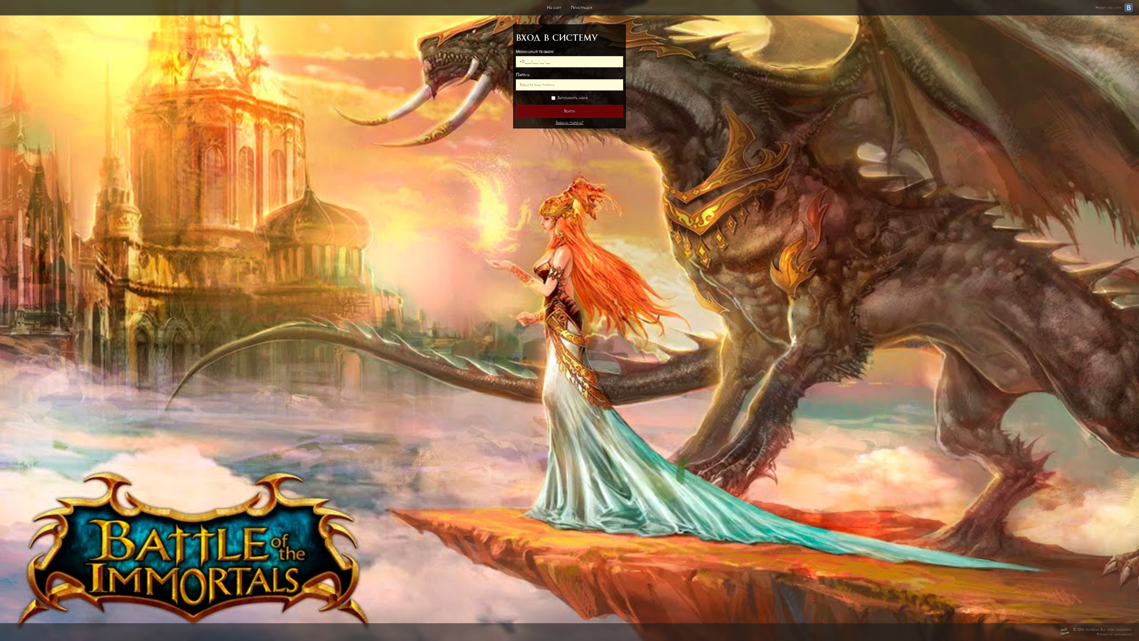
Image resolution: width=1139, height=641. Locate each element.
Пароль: (523, 74)
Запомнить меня (572, 97)
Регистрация (581, 7)
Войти (569, 111)
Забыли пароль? (569, 122)
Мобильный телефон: (535, 51)
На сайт (554, 7)
